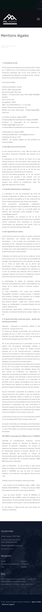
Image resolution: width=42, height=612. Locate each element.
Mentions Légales (8, 604)
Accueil (3, 561)
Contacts (24, 567)
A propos (24, 561)
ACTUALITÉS (25, 564)
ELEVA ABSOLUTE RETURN (10, 584)
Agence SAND (36, 602)
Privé (2, 567)
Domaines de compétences (10, 564)
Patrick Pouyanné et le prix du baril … (14, 579)
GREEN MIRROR (6, 582)
